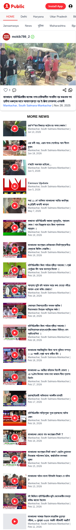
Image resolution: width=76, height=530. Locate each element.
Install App (56, 6)
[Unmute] (69, 78)
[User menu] (70, 6)
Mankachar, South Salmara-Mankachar (27, 105)
